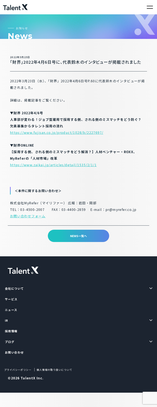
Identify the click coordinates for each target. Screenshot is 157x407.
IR (6, 320)
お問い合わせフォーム (28, 216)
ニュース (11, 310)
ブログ (9, 342)
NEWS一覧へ (78, 236)
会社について (14, 288)
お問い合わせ (14, 352)
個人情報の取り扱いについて (54, 369)
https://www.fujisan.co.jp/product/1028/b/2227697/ (56, 132)
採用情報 (11, 331)
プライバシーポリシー (17, 369)
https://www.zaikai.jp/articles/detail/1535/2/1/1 (53, 164)
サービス (11, 299)
